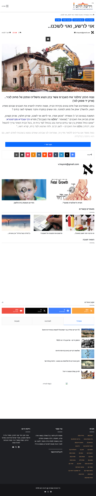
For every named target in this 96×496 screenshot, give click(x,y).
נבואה (72, 460)
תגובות (16, 321)
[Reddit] (44, 154)
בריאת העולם (75, 439)
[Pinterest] (50, 154)
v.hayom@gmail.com (83, 32)
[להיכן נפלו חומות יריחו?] (87, 374)
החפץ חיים (79, 442)
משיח (72, 456)
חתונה (90, 449)
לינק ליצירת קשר (56, 452)
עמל (79, 463)
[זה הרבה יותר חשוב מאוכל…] (80, 223)
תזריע (58, 20)
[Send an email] (75, 32)
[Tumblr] (56, 154)
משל (81, 460)
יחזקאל (90, 453)
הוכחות (90, 442)
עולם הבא (89, 463)
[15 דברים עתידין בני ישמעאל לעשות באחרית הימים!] (87, 333)
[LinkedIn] (61, 154)
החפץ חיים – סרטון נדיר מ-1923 (68, 340)
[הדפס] (16, 154)
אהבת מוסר (78, 15)
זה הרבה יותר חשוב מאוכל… (84, 233)
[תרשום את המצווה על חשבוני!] (48, 223)
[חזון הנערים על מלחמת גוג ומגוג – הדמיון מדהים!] (87, 364)
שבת (90, 474)
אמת (90, 435)
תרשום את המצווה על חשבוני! (51, 233)
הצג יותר (48, 144)
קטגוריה (86, 15)
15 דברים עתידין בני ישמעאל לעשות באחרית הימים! (61, 330)
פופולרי (79, 321)
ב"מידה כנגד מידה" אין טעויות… (18, 233)
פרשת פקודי (88, 470)
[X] (67, 154)
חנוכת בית (89, 20)
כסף (81, 453)
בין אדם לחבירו (78, 20)
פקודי (90, 467)
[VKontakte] (39, 154)
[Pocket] (27, 154)
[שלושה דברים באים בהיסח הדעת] (87, 353)
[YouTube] (13, 447)
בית (91, 15)
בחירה (81, 435)
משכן (90, 460)
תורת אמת (89, 477)
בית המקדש (88, 439)
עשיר (71, 463)
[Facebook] (72, 154)
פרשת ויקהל (80, 467)
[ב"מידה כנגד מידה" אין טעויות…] (16, 223)
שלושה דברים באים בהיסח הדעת (68, 351)
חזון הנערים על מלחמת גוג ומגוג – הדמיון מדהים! (62, 361)
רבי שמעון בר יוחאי (74, 470)
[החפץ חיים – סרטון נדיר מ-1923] (87, 343)
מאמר (72, 453)
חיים (77, 446)
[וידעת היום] (83, 6)
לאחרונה (48, 321)
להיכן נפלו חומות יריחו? (71, 371)
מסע (91, 456)
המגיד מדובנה (88, 446)
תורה (81, 474)
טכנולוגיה (72, 449)
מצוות (82, 456)
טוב (82, 449)
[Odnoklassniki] (33, 154)
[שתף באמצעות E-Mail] (48, 39)
